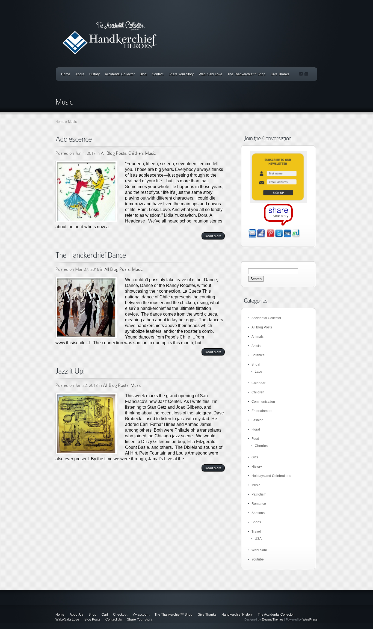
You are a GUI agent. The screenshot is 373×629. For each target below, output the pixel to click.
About (79, 74)
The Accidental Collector (276, 614)
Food (255, 439)
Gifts (254, 457)
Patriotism (258, 494)
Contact (157, 74)
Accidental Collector (120, 74)
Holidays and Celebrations (271, 476)
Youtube (257, 559)
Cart (105, 614)
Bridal (255, 364)
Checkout (120, 614)
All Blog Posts (113, 153)
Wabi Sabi (259, 550)
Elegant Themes (272, 619)
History (94, 74)
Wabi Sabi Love (210, 74)
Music (150, 153)
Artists (255, 346)
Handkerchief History (237, 614)
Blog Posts (92, 619)
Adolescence (73, 139)
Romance (258, 504)
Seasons (258, 513)
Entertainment (261, 411)
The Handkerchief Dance (90, 255)
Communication (263, 401)
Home (65, 74)
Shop (92, 614)
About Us (76, 614)
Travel (256, 531)
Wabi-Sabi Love (67, 619)
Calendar (258, 383)
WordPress (310, 619)
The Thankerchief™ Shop (246, 74)
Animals (257, 337)
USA (258, 539)
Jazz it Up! (70, 371)
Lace (258, 371)
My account (140, 614)
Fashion (257, 420)
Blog (143, 74)
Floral (255, 429)
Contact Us (113, 619)
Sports (256, 522)
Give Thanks (280, 74)
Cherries (261, 446)
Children (135, 153)
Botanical (258, 355)
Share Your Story (181, 74)
